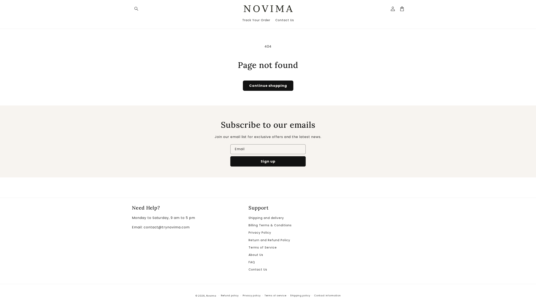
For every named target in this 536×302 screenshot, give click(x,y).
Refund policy (230, 295)
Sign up (268, 161)
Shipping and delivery (266, 218)
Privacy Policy (260, 232)
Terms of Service (263, 247)
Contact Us (258, 269)
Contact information (327, 295)
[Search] (136, 8)
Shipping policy (300, 295)
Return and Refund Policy (269, 240)
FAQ (252, 262)
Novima (211, 295)
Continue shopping (268, 85)
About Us (256, 255)
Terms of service (275, 295)
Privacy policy (252, 295)
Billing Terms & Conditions (270, 225)
